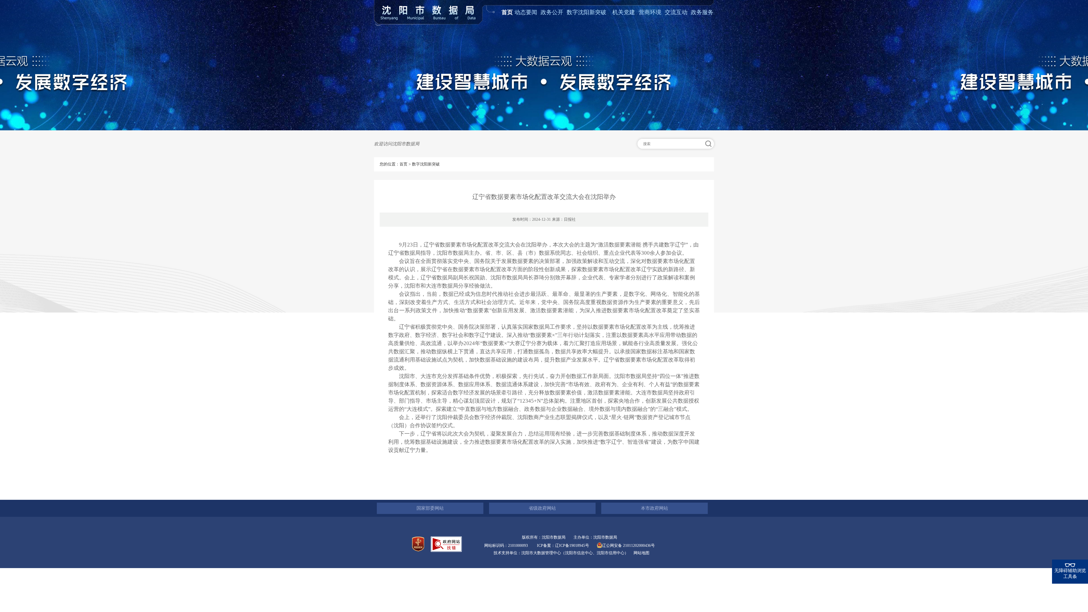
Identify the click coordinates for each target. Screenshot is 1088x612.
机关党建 (623, 12)
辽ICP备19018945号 (572, 545)
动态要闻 (526, 12)
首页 (507, 12)
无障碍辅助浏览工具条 (1070, 573)
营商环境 (650, 12)
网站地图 (641, 553)
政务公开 (552, 12)
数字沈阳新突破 (586, 12)
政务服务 (702, 12)
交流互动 (676, 12)
